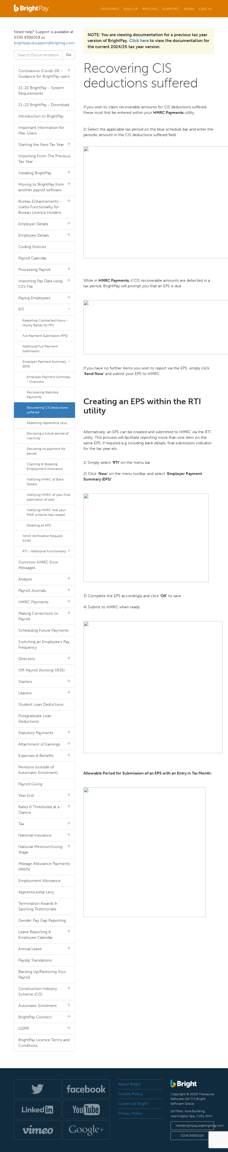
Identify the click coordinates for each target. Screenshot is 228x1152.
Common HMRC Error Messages (38, 565)
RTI (21, 309)
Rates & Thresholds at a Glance (39, 810)
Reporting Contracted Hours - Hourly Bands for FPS (45, 322)
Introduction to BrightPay (40, 116)
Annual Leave (30, 949)
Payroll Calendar (32, 258)
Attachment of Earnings (39, 744)
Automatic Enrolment (37, 1005)
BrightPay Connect (35, 1017)
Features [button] (110, 9)
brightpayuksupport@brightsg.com (44, 43)
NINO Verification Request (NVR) (43, 538)
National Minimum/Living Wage (40, 849)
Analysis (25, 579)
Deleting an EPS (39, 525)
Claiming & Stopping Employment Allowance (45, 466)
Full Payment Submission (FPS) (45, 336)
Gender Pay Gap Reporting (42, 920)
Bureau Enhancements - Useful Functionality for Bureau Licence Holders (39, 207)
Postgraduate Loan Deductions (34, 719)
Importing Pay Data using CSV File (40, 284)
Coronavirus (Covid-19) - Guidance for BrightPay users (44, 73)
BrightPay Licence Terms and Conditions (44, 1043)
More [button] (189, 9)
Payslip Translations (35, 960)
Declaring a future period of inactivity (47, 436)
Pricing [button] (150, 9)
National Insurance (34, 835)
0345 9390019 (192, 1136)
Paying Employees (34, 298)
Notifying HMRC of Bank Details (45, 481)
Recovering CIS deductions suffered (47, 410)
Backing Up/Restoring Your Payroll (42, 974)
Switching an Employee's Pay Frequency (44, 644)
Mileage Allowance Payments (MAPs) (44, 866)
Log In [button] (205, 9)
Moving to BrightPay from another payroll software (41, 187)
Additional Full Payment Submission (40, 348)
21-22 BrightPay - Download (43, 104)
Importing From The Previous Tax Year (44, 159)
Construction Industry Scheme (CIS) (37, 991)
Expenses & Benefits (36, 755)
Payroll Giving (30, 784)
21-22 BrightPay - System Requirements (41, 90)
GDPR (23, 1028)
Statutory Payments (35, 733)
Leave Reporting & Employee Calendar (35, 935)
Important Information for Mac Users (41, 130)
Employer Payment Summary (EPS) (44, 364)
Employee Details (33, 235)
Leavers (25, 693)
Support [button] (170, 9)
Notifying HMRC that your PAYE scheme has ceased (46, 512)
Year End (26, 795)
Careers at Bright (133, 1103)
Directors (26, 658)
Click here (139, 40)
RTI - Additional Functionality (44, 551)
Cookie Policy (130, 1094)
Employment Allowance (39, 880)
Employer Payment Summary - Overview (48, 379)
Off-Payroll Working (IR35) (41, 670)
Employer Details (33, 224)
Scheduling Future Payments (43, 630)
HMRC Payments (33, 602)
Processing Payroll (34, 269)
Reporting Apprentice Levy (47, 423)
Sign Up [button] (130, 9)
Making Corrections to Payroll (38, 616)
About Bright (129, 1084)
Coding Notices (32, 246)
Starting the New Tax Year (41, 144)
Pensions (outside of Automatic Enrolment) (38, 770)
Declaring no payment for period (46, 451)
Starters (25, 681)
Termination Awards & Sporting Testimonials (37, 906)
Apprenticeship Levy (36, 892)
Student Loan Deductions (40, 704)
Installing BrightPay (34, 173)
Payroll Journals (32, 590)
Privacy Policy (130, 1113)
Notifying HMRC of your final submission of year (48, 497)
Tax (21, 824)
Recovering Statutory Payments (42, 394)
